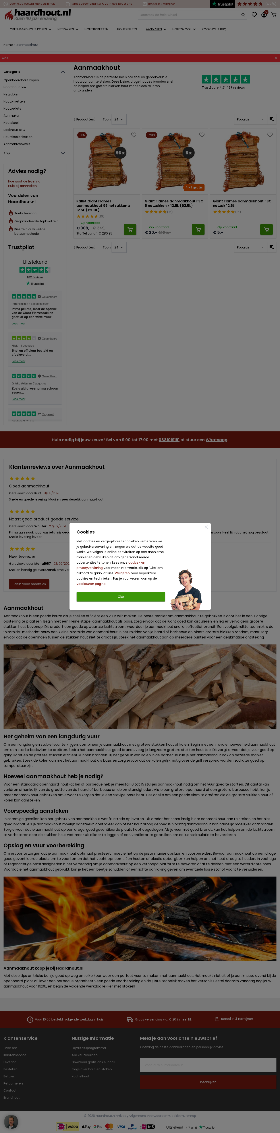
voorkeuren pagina (91, 584)
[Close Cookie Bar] (206, 527)
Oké (121, 596)
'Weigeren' (122, 573)
